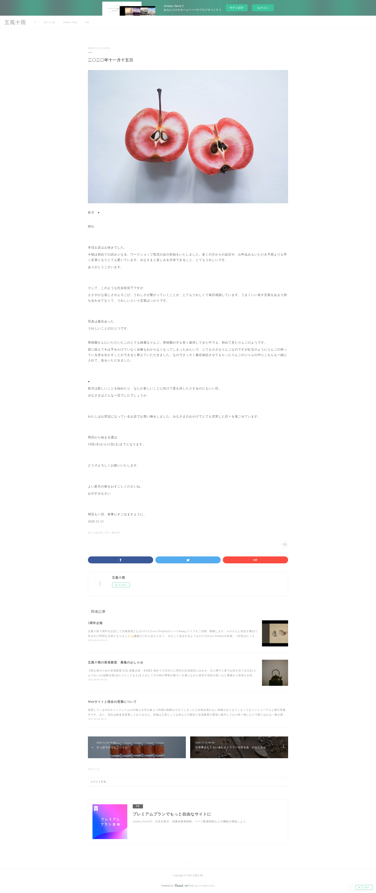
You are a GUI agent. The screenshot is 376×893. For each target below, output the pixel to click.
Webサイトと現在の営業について (112, 701)
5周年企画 (95, 623)
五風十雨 (15, 22)
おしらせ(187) (95, 532)
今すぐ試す (237, 7)
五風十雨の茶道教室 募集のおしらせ (115, 662)
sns (87, 22)
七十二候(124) (112, 532)
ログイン (263, 8)
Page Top (188, 863)
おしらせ (49, 22)
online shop (70, 22)
